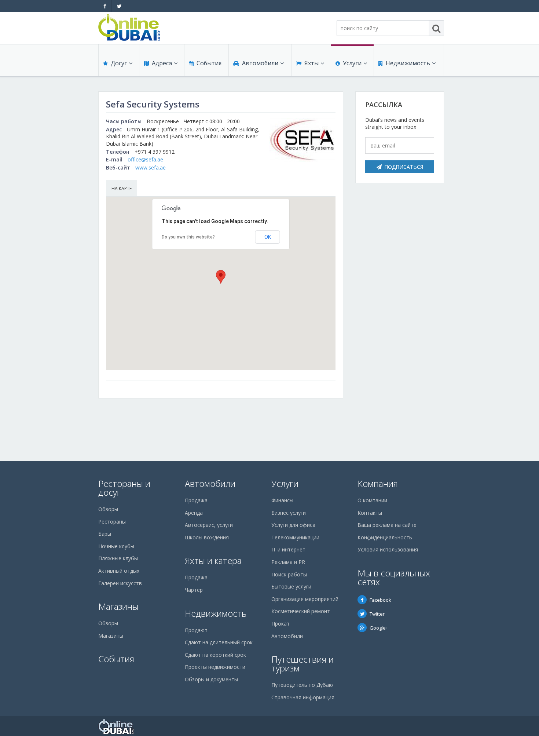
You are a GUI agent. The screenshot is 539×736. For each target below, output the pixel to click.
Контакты (370, 512)
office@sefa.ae (145, 159)
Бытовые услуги (291, 586)
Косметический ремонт (300, 611)
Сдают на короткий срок (215, 654)
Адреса (162, 63)
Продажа (196, 500)
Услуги (352, 63)
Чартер (194, 589)
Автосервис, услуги (209, 524)
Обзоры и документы (211, 679)
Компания (378, 483)
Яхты (311, 63)
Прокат (280, 623)
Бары (104, 533)
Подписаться (403, 166)
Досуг (119, 63)
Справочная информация (302, 697)
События (209, 63)
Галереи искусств (120, 583)
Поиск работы (289, 574)
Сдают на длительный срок (219, 642)
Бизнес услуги (288, 512)
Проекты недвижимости (215, 666)
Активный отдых (118, 570)
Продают (196, 630)
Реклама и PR (288, 561)
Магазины (118, 606)
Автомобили (260, 63)
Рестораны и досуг (124, 487)
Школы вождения (207, 537)
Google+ (379, 627)
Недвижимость (408, 63)
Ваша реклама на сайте (387, 524)
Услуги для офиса (293, 524)
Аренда (194, 512)
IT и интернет (288, 549)
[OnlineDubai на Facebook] (104, 6)
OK (267, 237)
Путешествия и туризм (302, 663)
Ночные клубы (116, 546)
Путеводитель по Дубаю (302, 684)
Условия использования (388, 549)
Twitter (377, 614)
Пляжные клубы (118, 558)
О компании (372, 500)
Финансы (282, 500)
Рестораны (112, 521)
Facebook (380, 600)
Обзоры (108, 509)
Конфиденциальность (385, 537)
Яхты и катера (213, 560)
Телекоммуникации (295, 537)
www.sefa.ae (150, 167)
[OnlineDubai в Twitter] (119, 6)
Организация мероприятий (304, 598)
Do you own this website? (188, 237)
